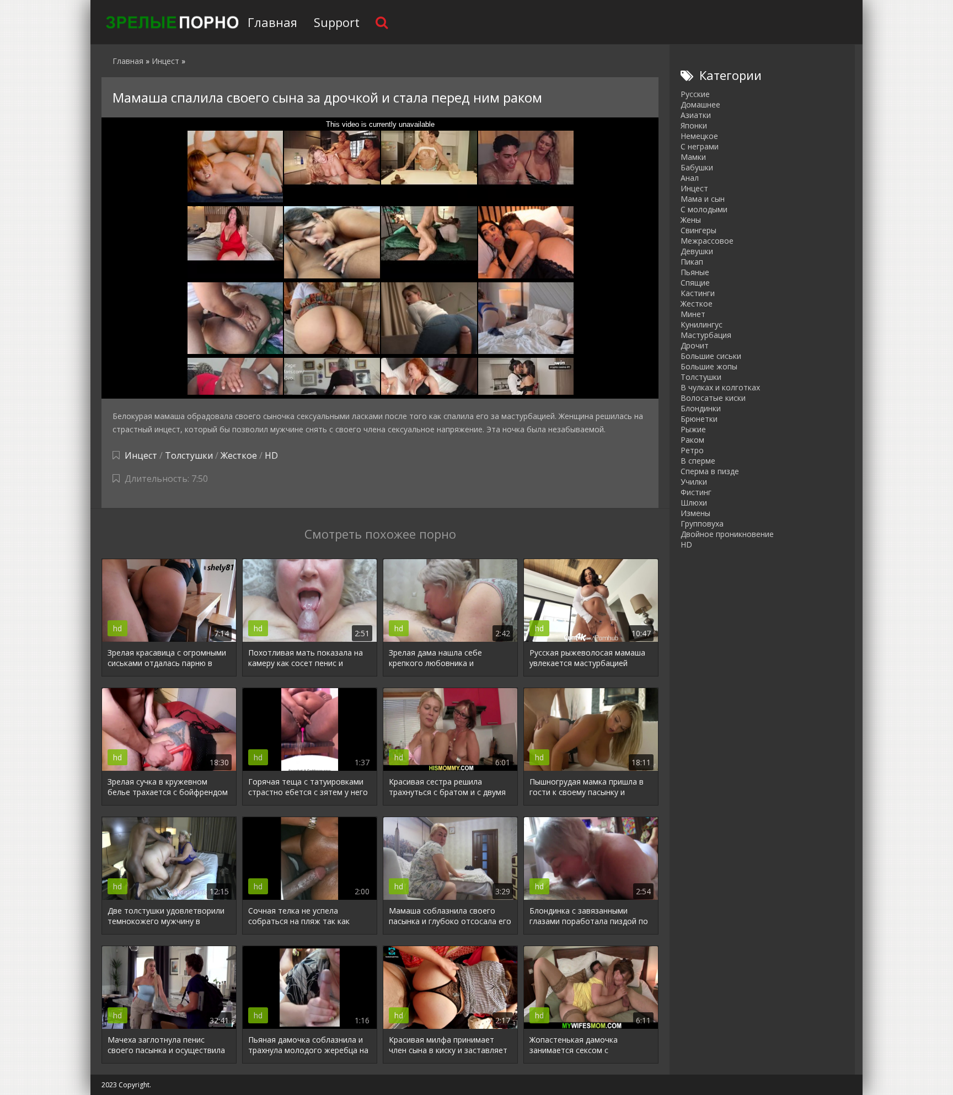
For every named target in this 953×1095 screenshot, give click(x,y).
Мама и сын (703, 199)
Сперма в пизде (710, 471)
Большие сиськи (711, 356)
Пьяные (695, 272)
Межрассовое (707, 240)
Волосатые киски (713, 398)
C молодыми (704, 209)
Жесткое (239, 455)
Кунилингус (701, 324)
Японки (694, 125)
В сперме (698, 460)
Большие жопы (709, 366)
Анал (690, 178)
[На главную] (170, 22)
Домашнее (700, 104)
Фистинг (696, 492)
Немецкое (699, 136)
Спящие (695, 282)
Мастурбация (706, 335)
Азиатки (696, 115)
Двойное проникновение (727, 534)
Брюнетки (699, 419)
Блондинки (701, 408)
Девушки (697, 251)
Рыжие (693, 429)
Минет (693, 314)
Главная (272, 22)
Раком (692, 439)
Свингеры (698, 230)
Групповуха (702, 523)
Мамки (693, 157)
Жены (691, 219)
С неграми (700, 146)
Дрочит (695, 345)
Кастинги (698, 293)
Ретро (692, 450)
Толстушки (189, 455)
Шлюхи (694, 502)
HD (271, 455)
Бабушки (697, 167)
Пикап (692, 261)
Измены (695, 513)
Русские (695, 94)
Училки (694, 481)
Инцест (141, 455)
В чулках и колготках (720, 387)
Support (337, 22)
